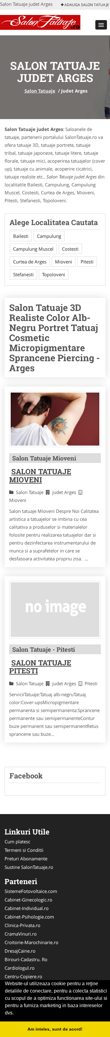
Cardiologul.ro (20, 968)
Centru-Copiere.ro (23, 976)
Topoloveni (53, 274)
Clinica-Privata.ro (22, 925)
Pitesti (87, 262)
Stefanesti (23, 274)
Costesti (70, 249)
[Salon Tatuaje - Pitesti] (55, 609)
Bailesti (20, 236)
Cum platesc (17, 841)
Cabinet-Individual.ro (27, 908)
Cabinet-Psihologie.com (29, 916)
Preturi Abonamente (26, 858)
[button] (101, 25)
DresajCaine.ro (20, 951)
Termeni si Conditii (24, 850)
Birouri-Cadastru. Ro (26, 959)
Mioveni (63, 262)
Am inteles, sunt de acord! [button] (55, 1029)
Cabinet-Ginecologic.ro (28, 899)
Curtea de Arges (29, 262)
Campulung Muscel (33, 249)
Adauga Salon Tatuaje (86, 4)
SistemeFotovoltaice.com (31, 891)
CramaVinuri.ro (21, 933)
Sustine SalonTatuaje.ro (29, 867)
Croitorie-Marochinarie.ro (31, 942)
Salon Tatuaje (39, 91)
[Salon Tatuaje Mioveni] (55, 419)
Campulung (49, 236)
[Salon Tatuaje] (40, 22)
